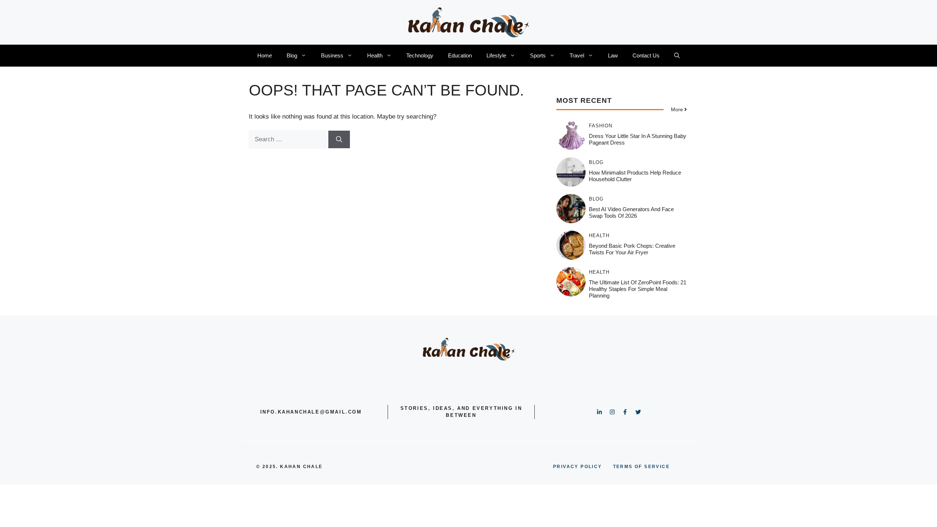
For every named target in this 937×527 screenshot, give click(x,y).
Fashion (600, 125)
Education (460, 55)
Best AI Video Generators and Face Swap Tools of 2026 (631, 212)
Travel (577, 55)
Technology (419, 55)
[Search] (339, 139)
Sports (538, 55)
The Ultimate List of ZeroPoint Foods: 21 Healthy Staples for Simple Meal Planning (637, 289)
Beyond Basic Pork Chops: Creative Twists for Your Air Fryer (632, 249)
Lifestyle (496, 55)
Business (332, 55)
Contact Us (646, 55)
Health (374, 55)
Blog (292, 55)
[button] (677, 56)
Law (613, 55)
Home (264, 55)
